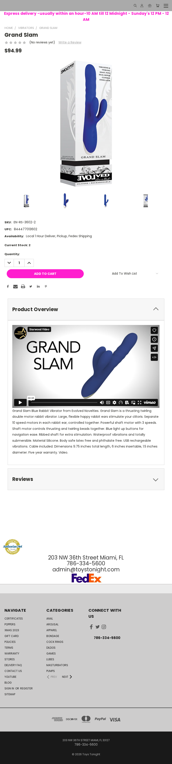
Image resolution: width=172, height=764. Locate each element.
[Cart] (157, 6)
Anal (49, 618)
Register (26, 688)
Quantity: (12, 254)
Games (51, 653)
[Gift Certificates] (149, 6)
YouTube (10, 677)
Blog (8, 682)
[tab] (86, 309)
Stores (9, 659)
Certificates (13, 618)
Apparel (51, 630)
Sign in (9, 688)
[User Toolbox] (142, 6)
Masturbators (57, 665)
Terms (8, 648)
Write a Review (69, 42)
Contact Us (13, 671)
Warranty (11, 653)
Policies (10, 642)
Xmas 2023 (11, 630)
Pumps (50, 671)
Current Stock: (17, 245)
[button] (86, 530)
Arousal (52, 624)
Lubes (50, 659)
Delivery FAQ (13, 665)
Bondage (52, 636)
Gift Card (11, 636)
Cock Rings (54, 642)
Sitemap (9, 694)
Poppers (9, 624)
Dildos (51, 648)
